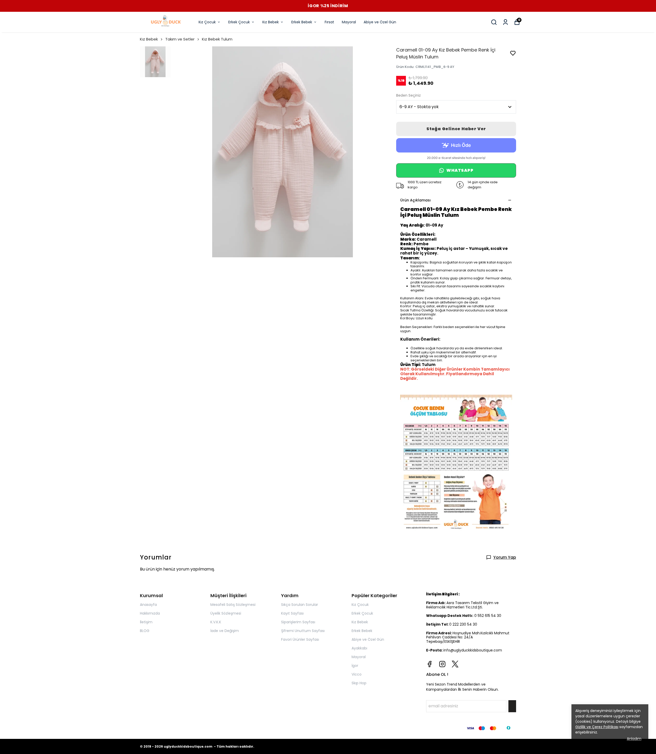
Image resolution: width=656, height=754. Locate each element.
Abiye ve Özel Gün (380, 22)
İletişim (146, 622)
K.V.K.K (215, 622)
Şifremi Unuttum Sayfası (303, 630)
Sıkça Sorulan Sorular (299, 604)
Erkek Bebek (301, 22)
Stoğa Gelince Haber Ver (456, 129)
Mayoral (349, 22)
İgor (355, 665)
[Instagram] (442, 664)
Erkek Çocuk (239, 22)
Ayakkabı (359, 648)
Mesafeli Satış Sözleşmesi (232, 604)
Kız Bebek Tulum (217, 39)
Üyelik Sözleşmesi (225, 613)
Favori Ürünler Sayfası (300, 639)
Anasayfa (148, 604)
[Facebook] (429, 664)
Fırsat (329, 22)
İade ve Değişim (224, 630)
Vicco (357, 674)
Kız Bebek (270, 22)
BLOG (144, 630)
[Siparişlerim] (505, 22)
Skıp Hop (359, 683)
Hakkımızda (150, 613)
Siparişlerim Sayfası (298, 622)
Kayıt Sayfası (292, 613)
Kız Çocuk (207, 22)
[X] (455, 664)
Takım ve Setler (179, 39)
